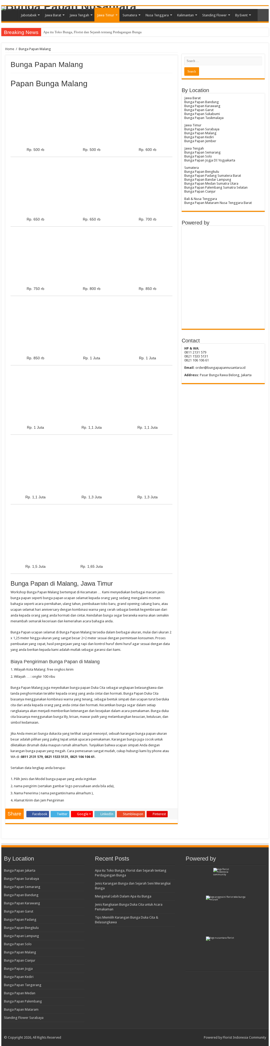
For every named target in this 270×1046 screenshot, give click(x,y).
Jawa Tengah (79, 15)
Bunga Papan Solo (18, 944)
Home (11, 14)
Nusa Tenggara (157, 15)
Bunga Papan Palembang (23, 1001)
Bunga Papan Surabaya (21, 879)
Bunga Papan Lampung (21, 936)
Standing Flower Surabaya (24, 1018)
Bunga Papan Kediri (18, 977)
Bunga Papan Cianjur (19, 960)
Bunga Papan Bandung (21, 895)
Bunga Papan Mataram (21, 1009)
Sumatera (130, 15)
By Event (241, 15)
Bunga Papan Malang (20, 952)
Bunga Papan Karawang (22, 903)
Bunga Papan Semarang (22, 887)
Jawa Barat (53, 15)
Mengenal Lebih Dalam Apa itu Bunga (123, 896)
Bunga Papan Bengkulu (21, 928)
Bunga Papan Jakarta (19, 870)
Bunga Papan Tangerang (22, 985)
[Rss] (197, 1037)
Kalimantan (185, 15)
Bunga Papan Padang (20, 919)
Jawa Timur (105, 15)
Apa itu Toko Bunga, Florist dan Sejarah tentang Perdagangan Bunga (92, 32)
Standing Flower (214, 15)
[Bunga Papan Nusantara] (135, 8)
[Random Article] (263, 15)
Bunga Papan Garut (18, 911)
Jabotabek (28, 15)
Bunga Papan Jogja (18, 969)
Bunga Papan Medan (19, 993)
